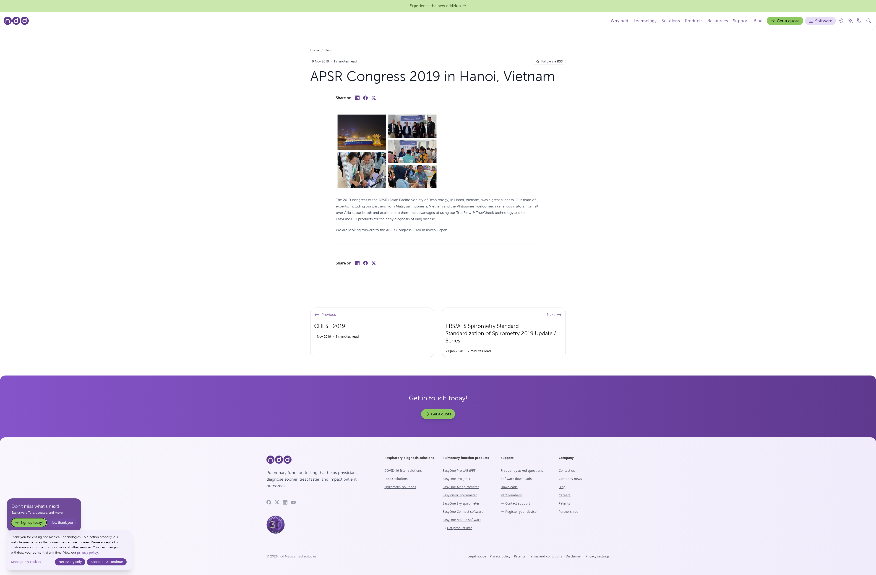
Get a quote (788, 20)
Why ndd (619, 20)
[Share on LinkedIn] (357, 98)
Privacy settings (598, 556)
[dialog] (69, 550)
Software (823, 20)
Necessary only (70, 561)
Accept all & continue (107, 561)
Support (741, 20)
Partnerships (568, 511)
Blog (758, 20)
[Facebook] (268, 502)
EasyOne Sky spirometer (461, 503)
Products (694, 20)
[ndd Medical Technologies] (319, 460)
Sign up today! (32, 522)
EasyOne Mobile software (462, 520)
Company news (570, 479)
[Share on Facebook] (365, 98)
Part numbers (511, 495)
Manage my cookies (26, 561)
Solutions (671, 20)
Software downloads (516, 479)
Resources (718, 20)
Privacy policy (500, 556)
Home (315, 50)
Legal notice (477, 556)
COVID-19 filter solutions (403, 470)
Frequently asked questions (522, 470)
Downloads (509, 487)
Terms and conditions (545, 556)
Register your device (521, 511)
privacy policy (87, 552)
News (328, 50)
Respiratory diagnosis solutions (409, 458)
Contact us (567, 470)
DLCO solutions (396, 479)
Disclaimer (574, 556)
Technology (645, 20)
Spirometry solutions (400, 487)
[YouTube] (293, 502)
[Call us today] (859, 20)
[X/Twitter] (277, 502)
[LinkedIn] (285, 502)
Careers (565, 495)
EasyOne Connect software (463, 511)
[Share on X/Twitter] (373, 98)
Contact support (517, 503)
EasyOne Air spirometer (461, 487)
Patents (564, 503)
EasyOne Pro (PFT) (456, 479)
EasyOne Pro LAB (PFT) (459, 470)
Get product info (459, 528)
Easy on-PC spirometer (460, 495)
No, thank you (62, 522)
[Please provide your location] (841, 20)
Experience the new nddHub (435, 5)
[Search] (868, 20)
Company (566, 458)
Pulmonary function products (466, 458)
